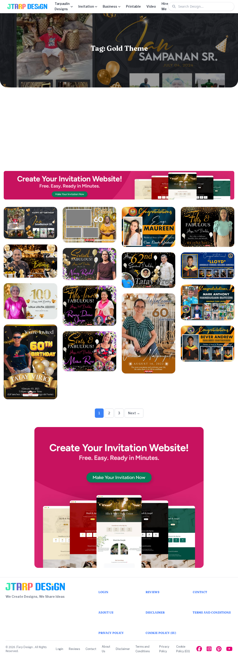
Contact (91, 649)
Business (110, 6)
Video (151, 6)
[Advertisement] (119, 129)
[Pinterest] (218, 648)
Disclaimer (123, 649)
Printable (133, 6)
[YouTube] (229, 648)
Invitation (86, 6)
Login (59, 649)
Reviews (74, 649)
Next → (134, 413)
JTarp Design (24, 647)
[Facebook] (199, 648)
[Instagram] (209, 648)
